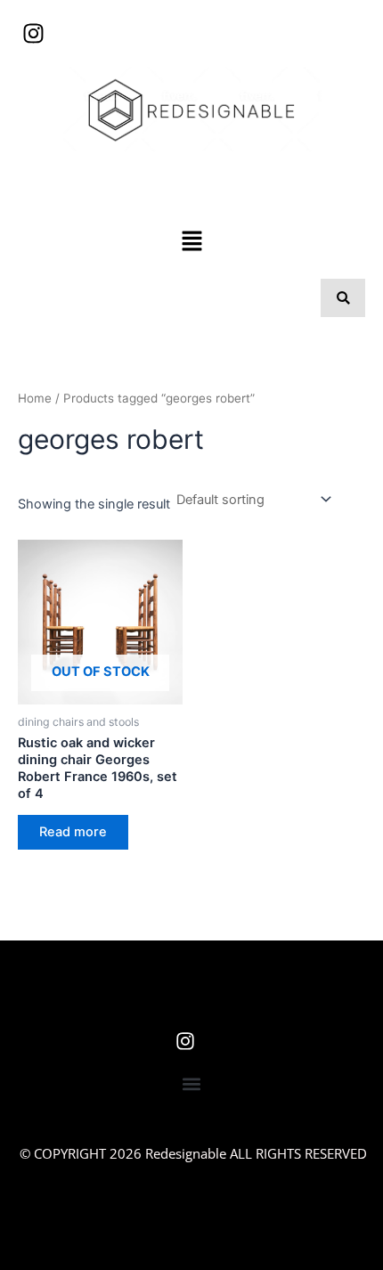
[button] (191, 242)
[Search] (343, 298)
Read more (73, 832)
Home (35, 398)
